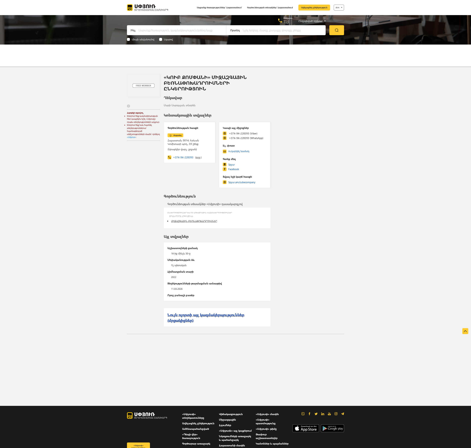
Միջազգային (227, 419)
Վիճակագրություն (231, 414)
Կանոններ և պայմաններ (272, 443)
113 (286, 21)
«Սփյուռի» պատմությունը (266, 421)
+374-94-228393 (187, 157)
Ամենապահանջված (195, 429)
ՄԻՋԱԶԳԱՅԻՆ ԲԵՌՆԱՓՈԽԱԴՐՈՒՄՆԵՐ (194, 221)
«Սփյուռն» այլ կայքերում (235, 430)
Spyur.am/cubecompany (241, 182)
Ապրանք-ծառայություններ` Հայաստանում (219, 7)
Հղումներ (225, 425)
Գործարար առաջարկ (196, 443)
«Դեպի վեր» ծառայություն (191, 436)
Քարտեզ (177, 135)
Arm (337, 7)
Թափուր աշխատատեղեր (266, 436)
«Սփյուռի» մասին (267, 414)
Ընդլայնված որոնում (310, 21)
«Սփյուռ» (131, 137)
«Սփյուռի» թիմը (266, 429)
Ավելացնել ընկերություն (314, 7)
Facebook (233, 169)
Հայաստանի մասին (232, 445)
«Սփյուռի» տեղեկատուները (193, 415)
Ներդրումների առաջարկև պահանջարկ (235, 438)
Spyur (231, 164)
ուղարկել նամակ (238, 151)
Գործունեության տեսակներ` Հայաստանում (270, 7)
